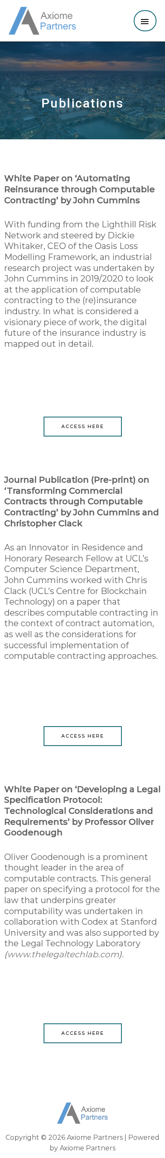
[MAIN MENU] (145, 20)
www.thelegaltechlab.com (63, 954)
